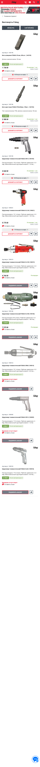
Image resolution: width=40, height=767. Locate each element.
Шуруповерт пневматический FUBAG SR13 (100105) (18, 159)
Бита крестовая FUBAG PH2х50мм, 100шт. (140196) (18, 107)
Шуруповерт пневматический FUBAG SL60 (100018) (18, 469)
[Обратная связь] (35, 759)
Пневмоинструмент (10, 16)
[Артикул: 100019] (20, 249)
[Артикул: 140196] (20, 94)
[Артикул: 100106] (20, 300)
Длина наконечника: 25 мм (11, 59)
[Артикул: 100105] (20, 145)
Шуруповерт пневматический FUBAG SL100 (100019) (18, 262)
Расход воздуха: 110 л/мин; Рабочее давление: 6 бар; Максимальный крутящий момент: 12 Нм (18, 422)
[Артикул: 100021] (20, 197)
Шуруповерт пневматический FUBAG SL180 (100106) (18, 314)
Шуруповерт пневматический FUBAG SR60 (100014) (18, 365)
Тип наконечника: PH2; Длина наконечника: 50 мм (19, 111)
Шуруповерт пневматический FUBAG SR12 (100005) (18, 417)
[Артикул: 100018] (20, 456)
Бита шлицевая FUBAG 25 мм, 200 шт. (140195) (16, 55)
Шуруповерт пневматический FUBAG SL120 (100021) (18, 210)
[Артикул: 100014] (20, 352)
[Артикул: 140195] (20, 42)
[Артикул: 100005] (20, 404)
